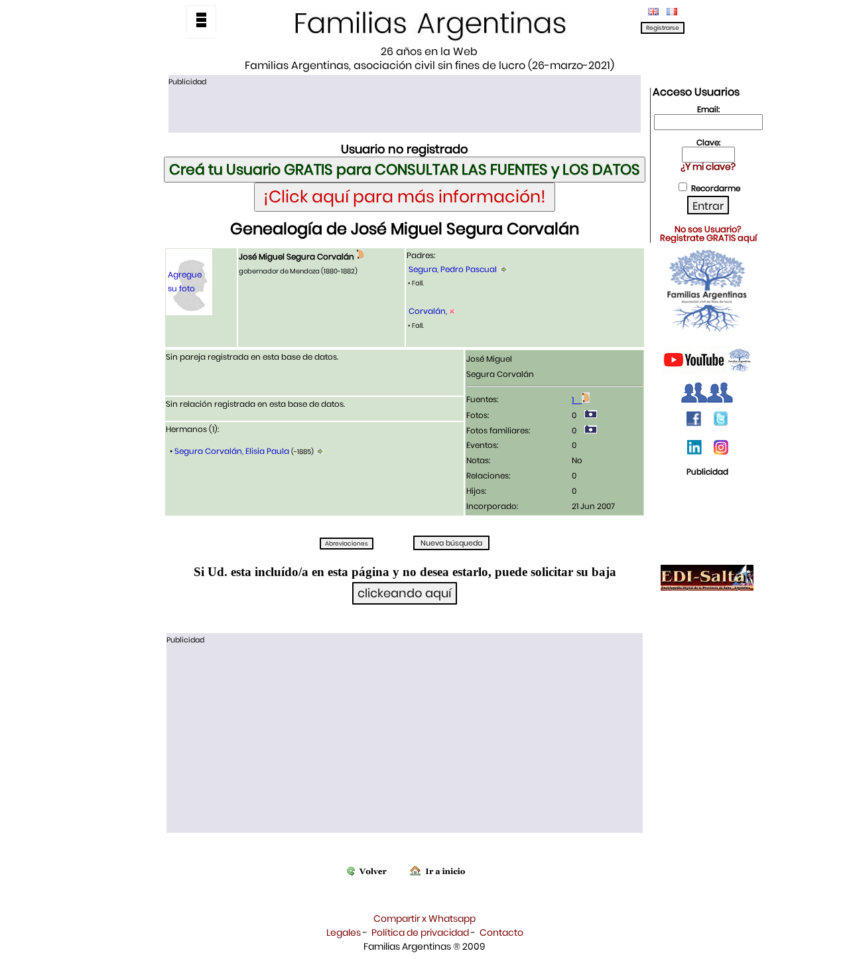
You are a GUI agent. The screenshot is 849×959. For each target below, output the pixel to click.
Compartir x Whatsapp (424, 918)
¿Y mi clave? (708, 166)
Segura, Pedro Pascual (453, 269)
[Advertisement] (404, 108)
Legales (343, 932)
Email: (708, 109)
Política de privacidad (420, 932)
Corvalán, (429, 311)
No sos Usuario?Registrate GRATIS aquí (708, 233)
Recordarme (715, 188)
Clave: (708, 142)
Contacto (501, 932)
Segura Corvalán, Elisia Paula (231, 451)
